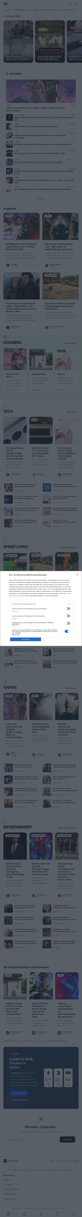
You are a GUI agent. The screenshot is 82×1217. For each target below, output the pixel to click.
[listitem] (41, 604)
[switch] (67, 608)
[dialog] (41, 608)
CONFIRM (26, 639)
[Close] (78, 575)
